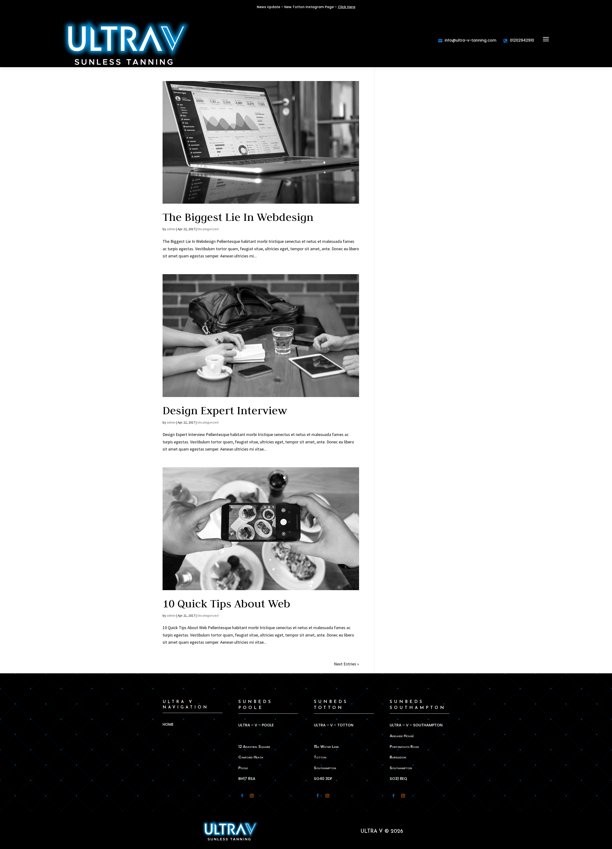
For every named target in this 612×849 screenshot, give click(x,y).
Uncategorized (208, 229)
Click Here (346, 7)
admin (171, 229)
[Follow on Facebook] (242, 796)
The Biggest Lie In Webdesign (238, 217)
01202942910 (522, 40)
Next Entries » (346, 664)
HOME (168, 724)
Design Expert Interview (225, 410)
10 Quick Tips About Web (226, 603)
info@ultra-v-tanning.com (470, 40)
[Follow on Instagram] (252, 796)
